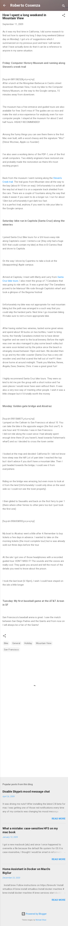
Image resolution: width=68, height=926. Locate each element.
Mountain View (43, 643)
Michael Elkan (41, 920)
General (16, 643)
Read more (58, 818)
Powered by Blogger (36, 913)
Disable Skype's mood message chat (26, 791)
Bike (6, 643)
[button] (63, 15)
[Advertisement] (34, 750)
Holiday (28, 643)
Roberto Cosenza (25, 5)
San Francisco (11, 649)
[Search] (63, 6)
